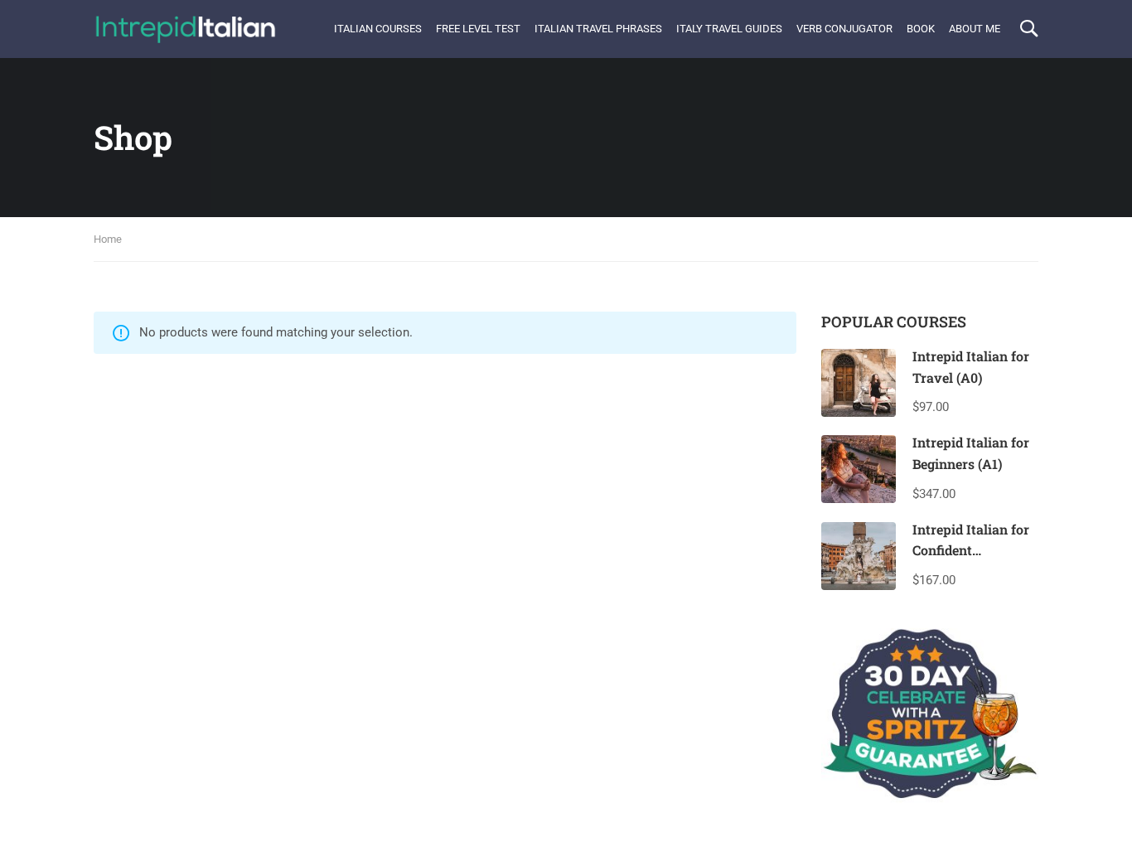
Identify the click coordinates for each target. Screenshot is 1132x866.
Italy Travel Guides (729, 28)
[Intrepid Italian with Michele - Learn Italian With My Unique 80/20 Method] (185, 29)
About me (974, 28)
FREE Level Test (478, 28)
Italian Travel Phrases (598, 28)
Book (921, 28)
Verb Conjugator (844, 28)
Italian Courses (378, 28)
